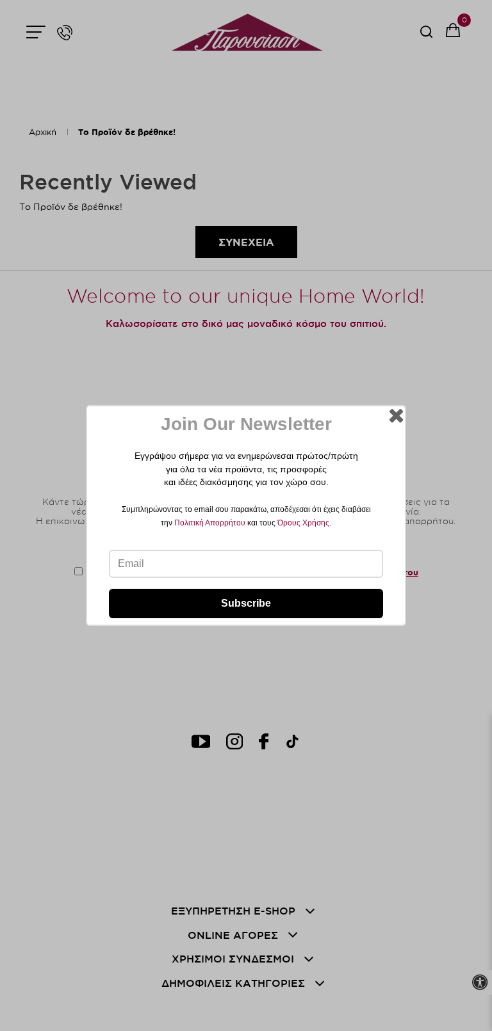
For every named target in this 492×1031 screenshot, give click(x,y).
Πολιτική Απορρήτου (209, 522)
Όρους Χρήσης (303, 522)
